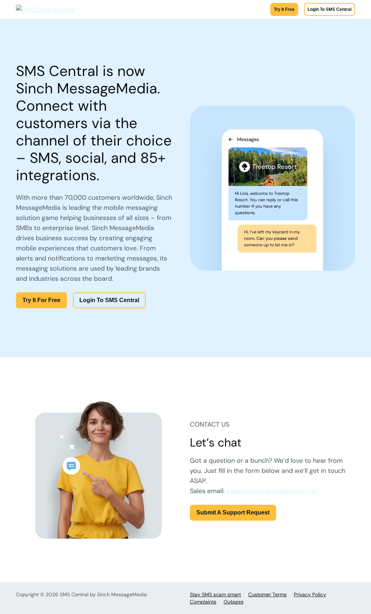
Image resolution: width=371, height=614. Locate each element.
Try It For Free (41, 300)
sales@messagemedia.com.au (271, 491)
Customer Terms (267, 594)
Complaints (203, 601)
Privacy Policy (310, 594)
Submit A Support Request (233, 512)
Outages (233, 601)
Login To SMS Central (329, 9)
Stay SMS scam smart (215, 594)
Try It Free (284, 9)
